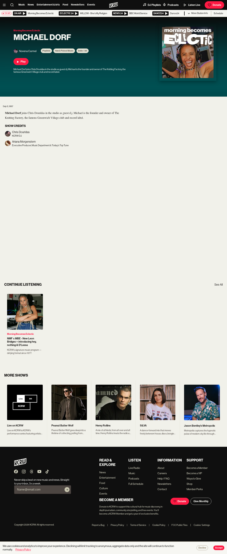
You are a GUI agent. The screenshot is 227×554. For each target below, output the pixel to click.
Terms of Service (136, 525)
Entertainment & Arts (48, 4)
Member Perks (195, 489)
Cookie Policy (157, 525)
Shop (189, 483)
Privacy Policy (115, 525)
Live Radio (134, 467)
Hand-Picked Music (64, 51)
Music (21, 4)
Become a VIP (194, 473)
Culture (103, 488)
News (31, 4)
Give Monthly (200, 501)
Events (91, 4)
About (160, 467)
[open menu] (5, 5)
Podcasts (173, 5)
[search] (13, 5)
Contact (162, 489)
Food (65, 4)
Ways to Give (194, 478)
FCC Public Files (177, 525)
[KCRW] (20, 465)
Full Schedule (135, 483)
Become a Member (197, 467)
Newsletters (77, 4)
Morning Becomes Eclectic (20, 334)
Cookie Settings (202, 525)
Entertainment (107, 477)
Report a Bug (98, 525)
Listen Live (194, 5)
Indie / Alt (82, 51)
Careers (162, 473)
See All (218, 284)
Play (23, 61)
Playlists (46, 51)
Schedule (218, 13)
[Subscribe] (67, 489)
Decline (202, 547)
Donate (217, 5)
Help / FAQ (163, 478)
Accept (219, 547)
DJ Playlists (154, 5)
